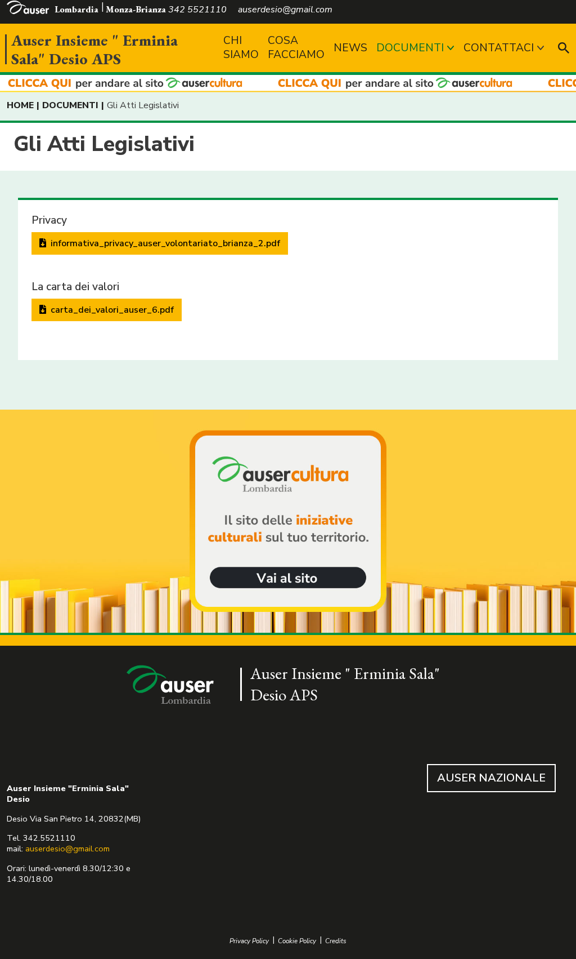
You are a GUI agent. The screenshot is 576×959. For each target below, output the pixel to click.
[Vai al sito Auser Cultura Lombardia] (288, 83)
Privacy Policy (249, 941)
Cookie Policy (297, 941)
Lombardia (76, 9)
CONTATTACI (499, 48)
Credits (335, 941)
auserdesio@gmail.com (67, 848)
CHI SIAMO (241, 47)
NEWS (350, 48)
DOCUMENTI (410, 48)
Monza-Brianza (136, 9)
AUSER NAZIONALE (491, 777)
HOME (20, 105)
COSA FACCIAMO (296, 47)
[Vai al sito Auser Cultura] (288, 522)
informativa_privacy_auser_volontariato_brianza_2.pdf (164, 243)
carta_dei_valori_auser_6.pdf (111, 310)
